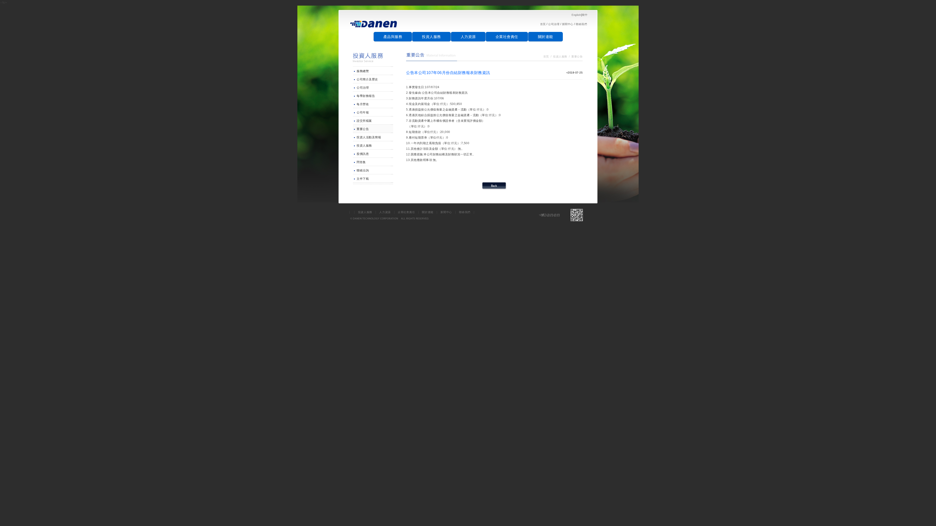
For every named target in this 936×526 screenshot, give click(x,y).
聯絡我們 (581, 24)
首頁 (543, 24)
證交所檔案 (364, 120)
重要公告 (363, 129)
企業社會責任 (507, 37)
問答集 (361, 162)
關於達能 (545, 37)
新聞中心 (567, 24)
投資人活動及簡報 (369, 137)
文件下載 (363, 178)
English (576, 14)
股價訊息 (363, 154)
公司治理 (553, 24)
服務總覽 (363, 71)
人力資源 (468, 37)
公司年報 (363, 112)
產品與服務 (392, 37)
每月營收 (363, 104)
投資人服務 (431, 37)
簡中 (584, 14)
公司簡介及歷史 (367, 79)
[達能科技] (374, 29)
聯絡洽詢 (363, 170)
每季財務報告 (366, 96)
